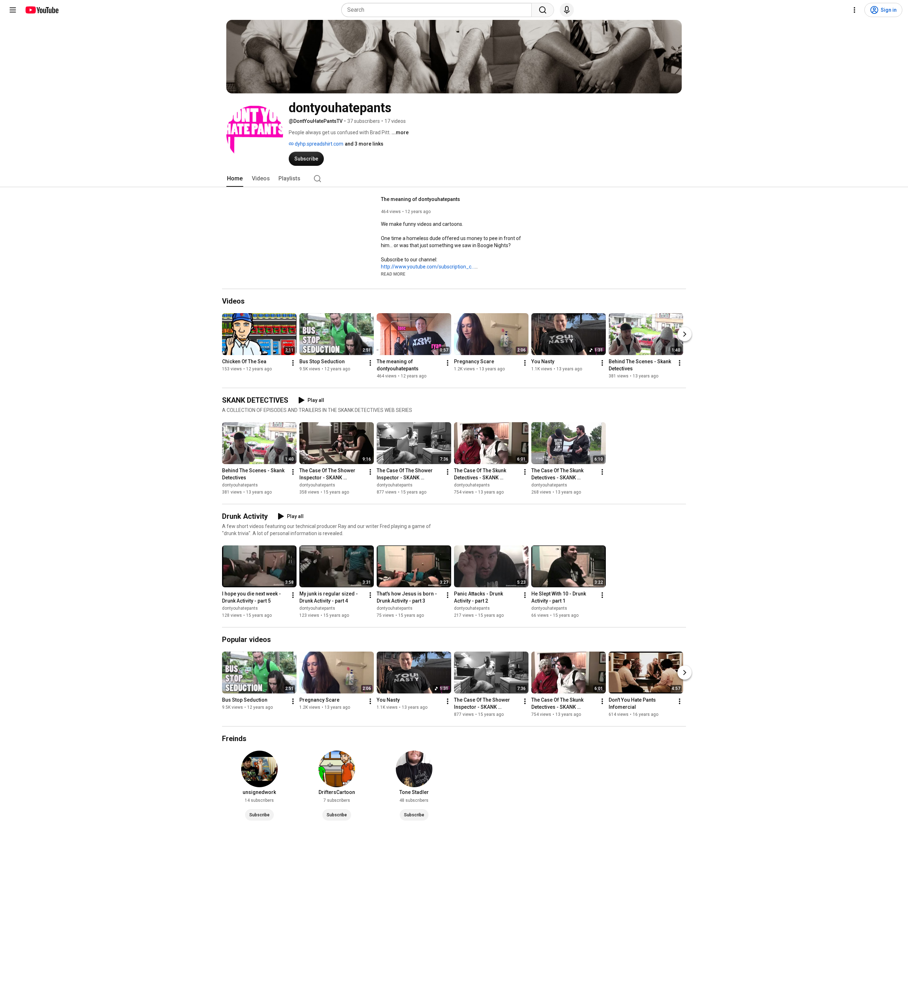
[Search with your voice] (567, 10)
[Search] (542, 10)
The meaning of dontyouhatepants (420, 199)
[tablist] (454, 178)
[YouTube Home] (41, 10)
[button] (393, 273)
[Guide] (13, 10)
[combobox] (438, 10)
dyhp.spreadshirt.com (318, 144)
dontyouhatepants (240, 485)
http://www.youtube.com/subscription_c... (428, 267)
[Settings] (854, 10)
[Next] (684, 334)
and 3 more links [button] (364, 144)
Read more (393, 274)
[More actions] (293, 363)
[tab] (234, 178)
